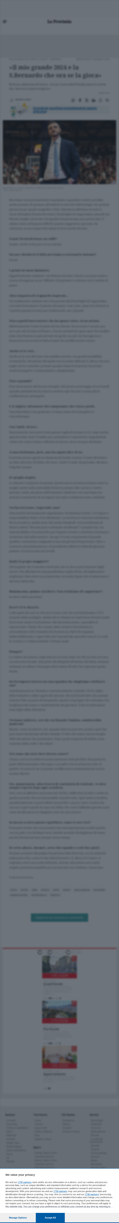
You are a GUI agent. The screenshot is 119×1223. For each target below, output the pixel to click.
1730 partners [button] (25, 1182)
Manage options (18, 1217)
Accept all (50, 1217)
